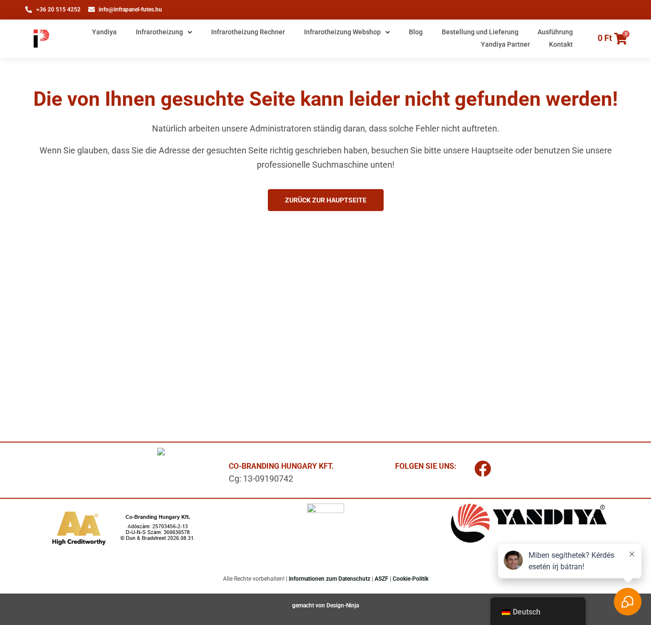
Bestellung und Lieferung (480, 32)
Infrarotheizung (159, 32)
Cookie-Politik (410, 578)
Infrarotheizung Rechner (248, 32)
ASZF (381, 578)
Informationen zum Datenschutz (329, 578)
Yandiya (104, 32)
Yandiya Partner (505, 44)
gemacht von (309, 605)
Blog (416, 32)
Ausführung (555, 32)
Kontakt (561, 44)
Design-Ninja (342, 605)
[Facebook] (482, 468)
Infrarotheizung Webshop (342, 32)
